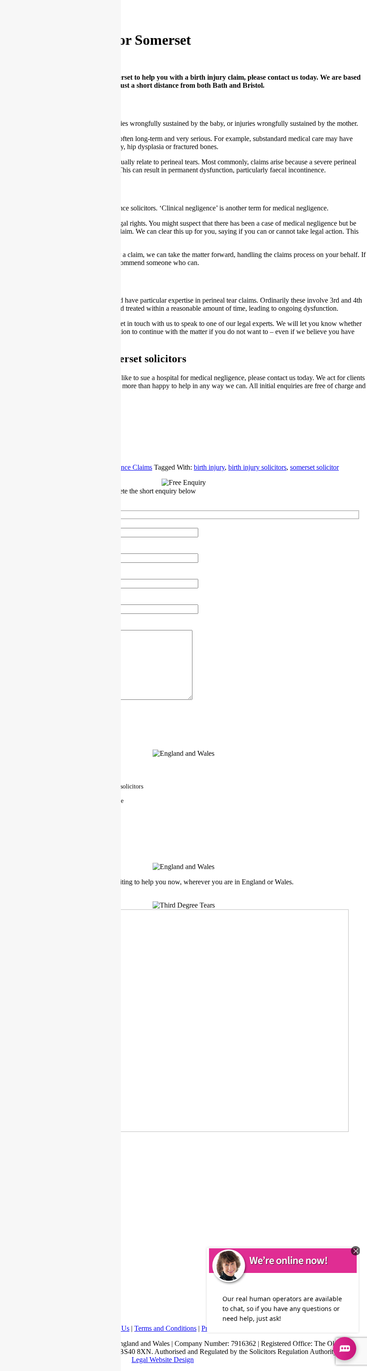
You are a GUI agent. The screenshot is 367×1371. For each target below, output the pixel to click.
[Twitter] (183, 435)
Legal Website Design (163, 1359)
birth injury (209, 467)
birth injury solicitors (257, 467)
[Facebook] (183, 420)
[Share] (183, 449)
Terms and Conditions (165, 1328)
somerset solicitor (314, 467)
